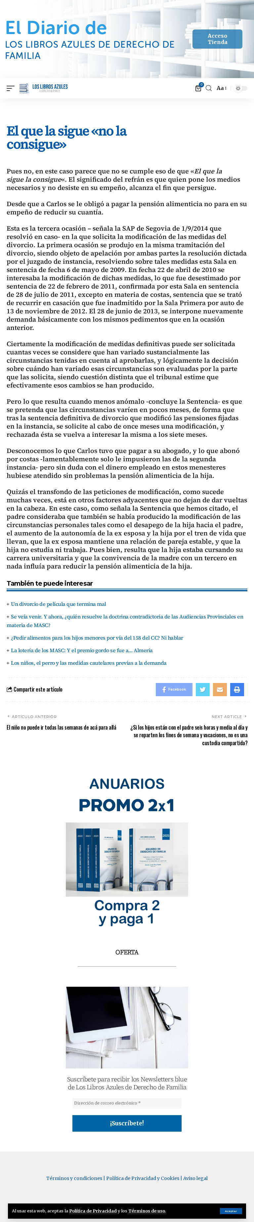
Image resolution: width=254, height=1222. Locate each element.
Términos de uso (146, 1210)
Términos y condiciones (74, 1178)
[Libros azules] (44, 88)
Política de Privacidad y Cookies (142, 1178)
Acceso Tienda (218, 38)
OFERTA (126, 952)
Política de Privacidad (93, 1210)
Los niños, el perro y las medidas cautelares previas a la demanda (89, 662)
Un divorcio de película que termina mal (58, 604)
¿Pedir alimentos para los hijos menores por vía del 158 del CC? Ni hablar (97, 637)
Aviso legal (195, 1178)
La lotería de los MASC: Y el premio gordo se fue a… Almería (82, 650)
